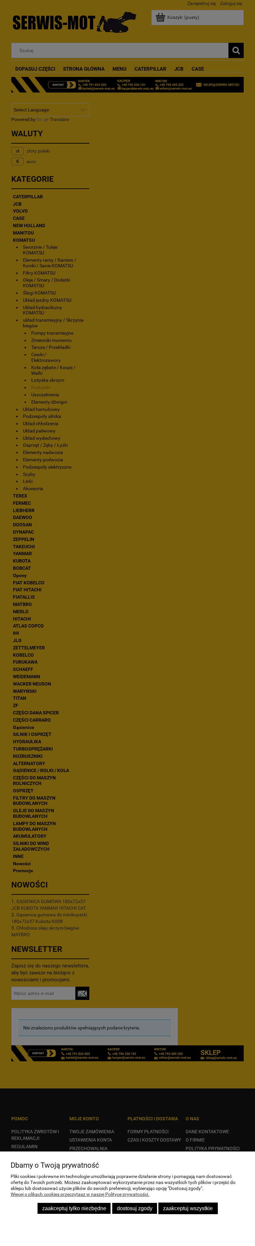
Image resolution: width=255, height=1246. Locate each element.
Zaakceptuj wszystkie (188, 1208)
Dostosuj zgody (134, 1208)
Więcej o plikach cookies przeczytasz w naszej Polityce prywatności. (80, 1194)
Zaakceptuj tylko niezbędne (74, 1208)
